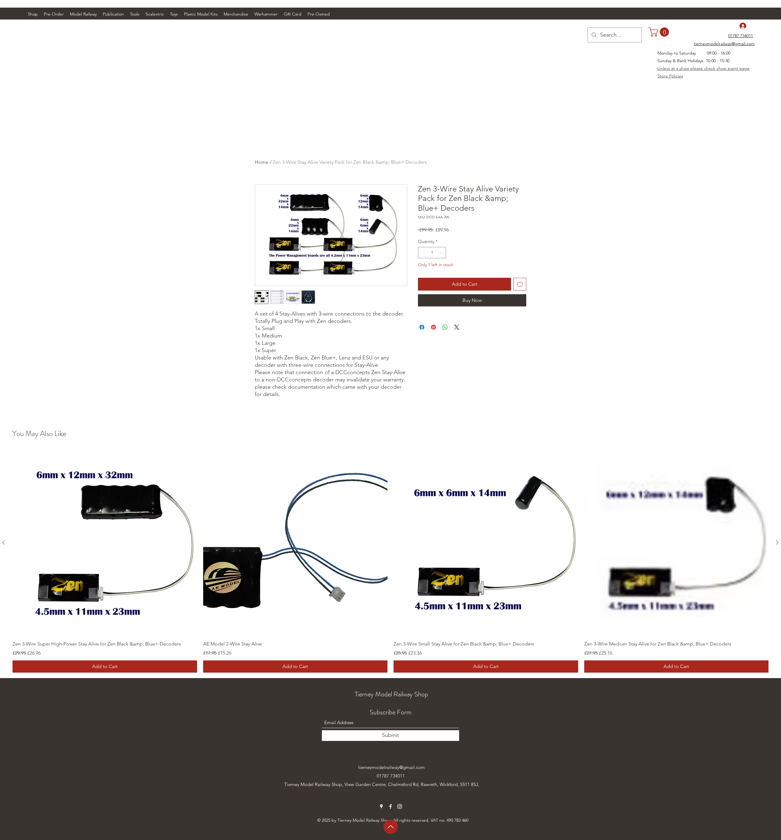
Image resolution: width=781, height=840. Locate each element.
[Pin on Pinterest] (433, 327)
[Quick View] (105, 542)
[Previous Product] (3, 542)
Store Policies (670, 76)
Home (261, 162)
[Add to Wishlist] (519, 284)
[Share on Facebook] (422, 327)
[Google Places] (381, 806)
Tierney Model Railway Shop (391, 694)
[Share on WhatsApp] (445, 327)
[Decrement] (422, 252)
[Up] (390, 827)
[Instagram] (400, 806)
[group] (390, 561)
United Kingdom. (301, 793)
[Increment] (441, 252)
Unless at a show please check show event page (703, 68)
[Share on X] (456, 327)
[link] (660, 32)
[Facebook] (390, 806)
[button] (83, 14)
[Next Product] (777, 542)
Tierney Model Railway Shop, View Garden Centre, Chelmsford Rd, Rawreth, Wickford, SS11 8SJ (381, 784)
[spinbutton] (431, 252)
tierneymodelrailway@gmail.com (391, 767)
